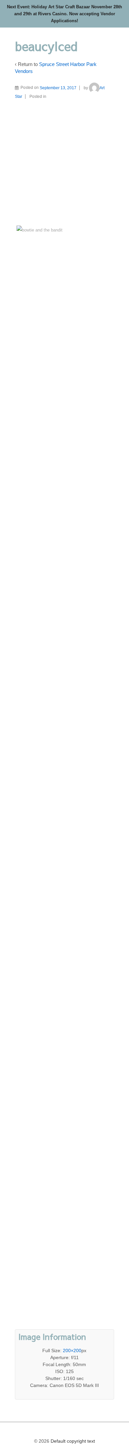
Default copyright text (72, 1441)
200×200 (72, 1350)
